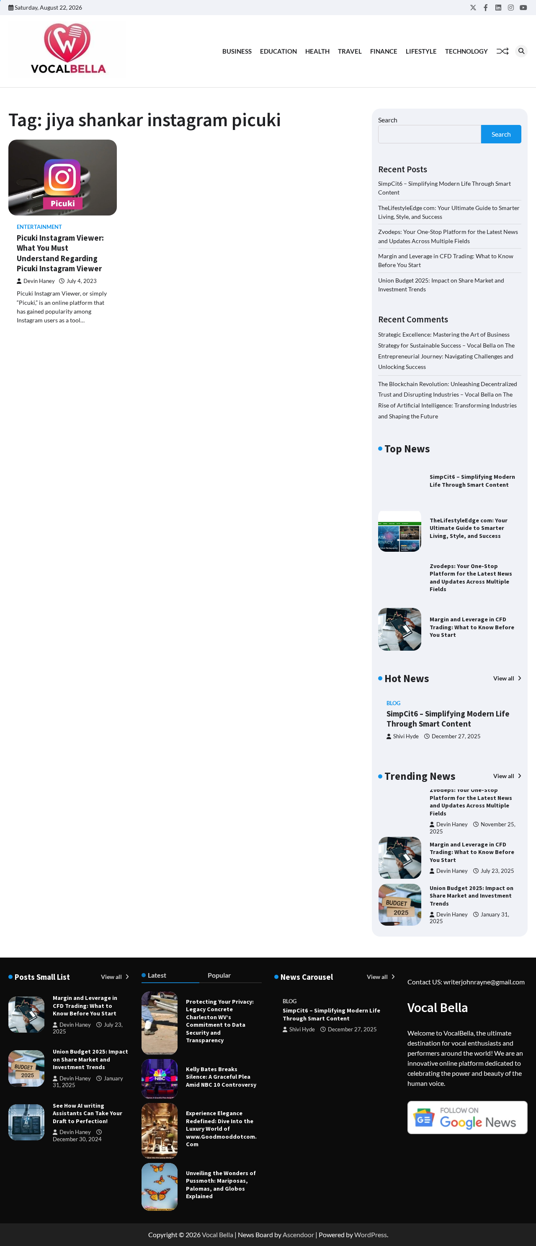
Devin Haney (39, 281)
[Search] (521, 51)
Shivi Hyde (406, 736)
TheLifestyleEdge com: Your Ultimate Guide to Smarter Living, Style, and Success (469, 528)
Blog (393, 703)
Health (317, 51)
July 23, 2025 (497, 871)
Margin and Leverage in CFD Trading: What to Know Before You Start (472, 627)
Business (237, 51)
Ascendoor (298, 1234)
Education (278, 51)
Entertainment (39, 227)
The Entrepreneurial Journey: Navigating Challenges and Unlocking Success (446, 356)
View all (504, 678)
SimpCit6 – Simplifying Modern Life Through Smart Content (472, 480)
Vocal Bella (217, 1234)
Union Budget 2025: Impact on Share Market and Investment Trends (471, 895)
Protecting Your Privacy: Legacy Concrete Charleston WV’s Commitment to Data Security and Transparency (220, 1021)
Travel (350, 51)
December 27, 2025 (456, 736)
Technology (466, 51)
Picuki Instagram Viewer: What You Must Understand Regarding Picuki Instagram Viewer (60, 253)
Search (387, 120)
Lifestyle (421, 51)
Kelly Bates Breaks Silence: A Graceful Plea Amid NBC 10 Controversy (221, 1076)
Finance (383, 51)
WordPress (370, 1234)
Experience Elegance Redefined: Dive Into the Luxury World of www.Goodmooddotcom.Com (221, 1128)
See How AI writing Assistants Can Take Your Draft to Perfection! (87, 1113)
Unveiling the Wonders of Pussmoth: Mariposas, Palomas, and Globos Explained (221, 1184)
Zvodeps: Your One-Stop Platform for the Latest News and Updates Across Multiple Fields (471, 577)
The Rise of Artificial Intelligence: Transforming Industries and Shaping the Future (447, 405)
